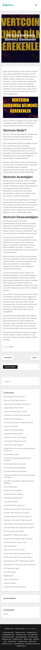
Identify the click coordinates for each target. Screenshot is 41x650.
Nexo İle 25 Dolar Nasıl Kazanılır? (15, 400)
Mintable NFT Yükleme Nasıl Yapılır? (16, 535)
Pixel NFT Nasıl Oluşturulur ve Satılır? (16, 513)
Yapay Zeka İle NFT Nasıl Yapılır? (15, 397)
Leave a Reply (10, 367)
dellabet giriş (21, 646)
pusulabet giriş (32, 632)
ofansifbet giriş (19, 643)
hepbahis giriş (20, 632)
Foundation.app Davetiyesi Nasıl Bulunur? (18, 516)
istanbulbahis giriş (8, 634)
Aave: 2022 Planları (10, 546)
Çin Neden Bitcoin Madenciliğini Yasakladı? (18, 539)
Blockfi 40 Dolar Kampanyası (13, 419)
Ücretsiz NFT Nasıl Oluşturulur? (14, 505)
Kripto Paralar (19, 628)
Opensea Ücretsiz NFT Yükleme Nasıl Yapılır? (19, 561)
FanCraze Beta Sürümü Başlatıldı (15, 468)
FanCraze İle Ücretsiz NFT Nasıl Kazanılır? (18, 520)
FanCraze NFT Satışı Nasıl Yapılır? (15, 441)
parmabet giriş (33, 634)
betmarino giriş (21, 634)
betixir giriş (32, 641)
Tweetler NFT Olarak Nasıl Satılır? (15, 587)
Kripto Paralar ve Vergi (11, 454)
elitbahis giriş (17, 639)
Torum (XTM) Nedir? (10, 487)
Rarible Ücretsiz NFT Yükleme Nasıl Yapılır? (18, 557)
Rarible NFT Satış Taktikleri (13, 490)
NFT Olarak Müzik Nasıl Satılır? (14, 531)
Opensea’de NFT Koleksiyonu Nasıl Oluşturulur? (20, 565)
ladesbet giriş (6, 639)
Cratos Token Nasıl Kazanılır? (13, 445)
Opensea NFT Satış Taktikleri (13, 494)
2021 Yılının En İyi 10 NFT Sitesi (14, 550)
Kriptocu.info (9, 628)
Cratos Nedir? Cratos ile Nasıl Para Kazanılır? (19, 524)
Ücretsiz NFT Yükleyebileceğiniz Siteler (17, 553)
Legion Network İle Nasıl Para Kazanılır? (17, 404)
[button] (36, 5)
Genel (11, 347)
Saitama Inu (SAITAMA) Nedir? (14, 430)
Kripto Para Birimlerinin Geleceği (15, 464)
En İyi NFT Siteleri (10, 572)
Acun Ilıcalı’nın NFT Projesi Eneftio (15, 542)
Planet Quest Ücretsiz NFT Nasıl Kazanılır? (18, 509)
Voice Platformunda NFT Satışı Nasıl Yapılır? (18, 422)
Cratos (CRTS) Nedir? (11, 502)
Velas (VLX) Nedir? (10, 583)
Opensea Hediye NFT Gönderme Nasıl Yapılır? (19, 527)
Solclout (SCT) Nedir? (11, 426)
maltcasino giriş (7, 643)
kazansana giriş (8, 632)
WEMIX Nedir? (8, 576)
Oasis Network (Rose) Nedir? (13, 434)
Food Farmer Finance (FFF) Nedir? (15, 437)
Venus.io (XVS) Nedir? (11, 579)
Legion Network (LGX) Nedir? (13, 408)
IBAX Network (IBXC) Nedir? (13, 498)
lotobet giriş (12, 641)
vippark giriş (28, 639)
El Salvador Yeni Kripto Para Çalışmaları (17, 415)
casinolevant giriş (8, 637)
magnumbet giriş (21, 637)
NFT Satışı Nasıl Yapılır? (12, 568)
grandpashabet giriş (33, 643)
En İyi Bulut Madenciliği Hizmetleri (15, 471)
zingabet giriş (22, 641)
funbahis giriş (33, 637)
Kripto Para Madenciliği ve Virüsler (15, 411)
